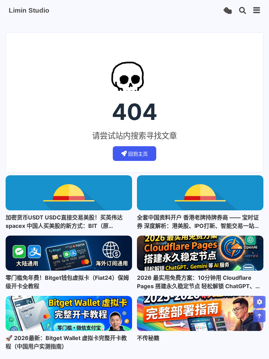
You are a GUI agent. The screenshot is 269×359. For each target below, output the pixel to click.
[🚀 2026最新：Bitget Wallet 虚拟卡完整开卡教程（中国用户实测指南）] (69, 313)
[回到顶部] (259, 316)
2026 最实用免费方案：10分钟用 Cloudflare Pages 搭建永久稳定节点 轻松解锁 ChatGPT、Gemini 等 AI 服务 (196, 282)
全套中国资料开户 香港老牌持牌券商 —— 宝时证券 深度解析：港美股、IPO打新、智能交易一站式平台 (198, 222)
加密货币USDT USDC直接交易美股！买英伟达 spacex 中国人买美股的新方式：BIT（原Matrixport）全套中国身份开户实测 (64, 222)
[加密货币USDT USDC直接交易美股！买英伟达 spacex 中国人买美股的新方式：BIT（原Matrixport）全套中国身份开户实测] (69, 192)
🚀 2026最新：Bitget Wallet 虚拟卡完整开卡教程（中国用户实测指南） (66, 342)
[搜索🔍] (242, 11)
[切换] (256, 10)
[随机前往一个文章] (227, 11)
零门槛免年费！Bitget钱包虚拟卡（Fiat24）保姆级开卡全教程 (67, 282)
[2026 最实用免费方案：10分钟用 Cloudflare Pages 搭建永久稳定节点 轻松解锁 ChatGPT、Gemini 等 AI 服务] (200, 253)
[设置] (259, 302)
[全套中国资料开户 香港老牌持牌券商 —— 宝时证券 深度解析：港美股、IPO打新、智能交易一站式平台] (200, 192)
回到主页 (138, 154)
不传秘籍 (148, 337)
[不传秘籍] (200, 313)
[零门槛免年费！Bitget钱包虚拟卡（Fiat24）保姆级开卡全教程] (69, 253)
